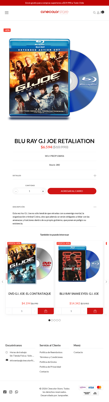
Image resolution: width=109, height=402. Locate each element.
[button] (49, 320)
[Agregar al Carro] (46, 311)
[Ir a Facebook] (5, 392)
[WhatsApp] (16, 392)
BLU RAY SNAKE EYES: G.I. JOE (79, 293)
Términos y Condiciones (51, 357)
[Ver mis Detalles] (98, 12)
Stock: (52, 164)
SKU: (47, 155)
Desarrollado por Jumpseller (54, 395)
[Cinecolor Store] (54, 12)
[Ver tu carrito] (101, 12)
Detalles (17, 175)
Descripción (19, 207)
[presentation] (2, 281)
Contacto (44, 371)
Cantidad (30, 185)
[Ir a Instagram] (11, 392)
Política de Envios (48, 361)
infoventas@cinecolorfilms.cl (24, 360)
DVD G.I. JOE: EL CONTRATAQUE (30, 293)
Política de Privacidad (50, 366)
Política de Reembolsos (51, 352)
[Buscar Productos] (94, 12)
